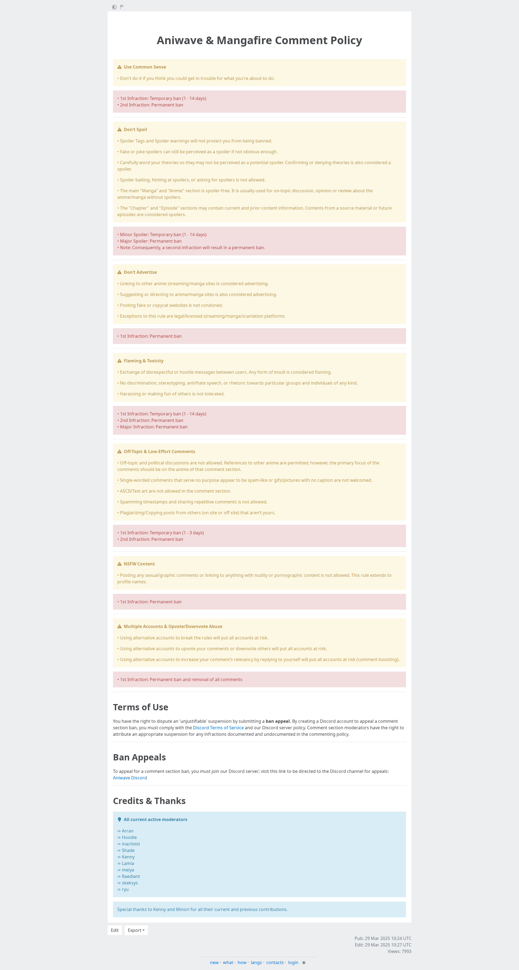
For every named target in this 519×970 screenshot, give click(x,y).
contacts (275, 962)
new (214, 962)
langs (256, 962)
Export (134, 930)
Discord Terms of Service (218, 728)
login (293, 962)
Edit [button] (115, 930)
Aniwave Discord (130, 778)
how (242, 962)
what (228, 962)
